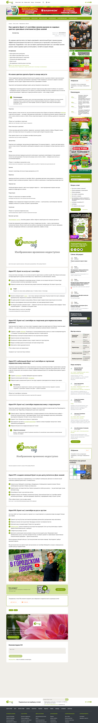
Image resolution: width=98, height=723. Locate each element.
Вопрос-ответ (27, 2)
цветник (15, 610)
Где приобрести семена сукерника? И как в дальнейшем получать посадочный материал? (81, 199)
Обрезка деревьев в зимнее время (80, 190)
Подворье (67, 721)
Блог (22, 2)
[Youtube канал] (89, 2)
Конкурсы (34, 708)
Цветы (87, 372)
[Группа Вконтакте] (87, 2)
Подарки (40, 708)
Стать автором (38, 2)
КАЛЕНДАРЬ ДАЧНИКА (25, 18)
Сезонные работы (10, 720)
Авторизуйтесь (12, 659)
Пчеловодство (87, 389)
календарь (74, 204)
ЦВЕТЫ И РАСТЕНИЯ (43, 18)
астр (26, 296)
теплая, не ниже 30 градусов (16, 634)
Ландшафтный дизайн (81, 372)
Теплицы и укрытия (25, 721)
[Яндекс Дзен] (91, 2)
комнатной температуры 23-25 (17, 632)
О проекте (63, 708)
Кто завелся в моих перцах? (78, 206)
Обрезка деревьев (76, 192)
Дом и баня (67, 716)
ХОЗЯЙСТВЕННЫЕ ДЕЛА (62, 18)
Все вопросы (85, 209)
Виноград (81, 373)
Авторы (32, 2)
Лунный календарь (10, 716)
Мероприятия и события (11, 721)
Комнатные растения (75, 373)
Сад (71, 372)
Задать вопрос (60, 589)
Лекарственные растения (41, 721)
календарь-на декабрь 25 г (78, 202)
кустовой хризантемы (29, 421)
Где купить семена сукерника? (79, 188)
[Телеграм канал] (85, 2)
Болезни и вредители (25, 716)
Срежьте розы (14, 526)
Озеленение (53, 720)
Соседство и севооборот (26, 720)
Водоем (52, 716)
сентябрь (11, 610)
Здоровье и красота (84, 718)
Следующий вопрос (12, 637)
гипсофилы (31, 378)
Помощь (57, 708)
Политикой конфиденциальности (79, 323)
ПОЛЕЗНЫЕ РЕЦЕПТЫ (73, 18)
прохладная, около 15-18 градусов (18, 630)
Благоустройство (68, 718)
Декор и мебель (53, 718)
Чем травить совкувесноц (78, 194)
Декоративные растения (41, 716)
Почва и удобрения (25, 718)
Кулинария (79, 388)
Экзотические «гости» (14, 219)
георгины (63, 112)
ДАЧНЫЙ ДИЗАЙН (52, 18)
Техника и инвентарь (69, 720)
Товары (51, 708)
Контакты (70, 708)
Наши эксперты (76, 364)
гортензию (18, 375)
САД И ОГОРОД (34, 18)
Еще (87, 80)
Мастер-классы (76, 331)
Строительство (74, 388)
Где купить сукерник (76, 196)
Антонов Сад (15, 33)
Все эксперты (75, 441)
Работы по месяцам (10, 718)
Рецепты (46, 708)
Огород (74, 372)
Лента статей (18, 2)
